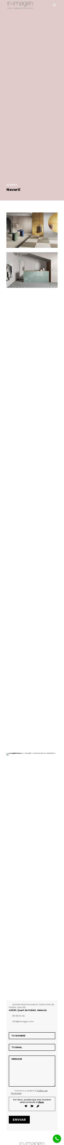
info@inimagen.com (23, 1021)
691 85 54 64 (18, 1015)
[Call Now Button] (57, 1139)
